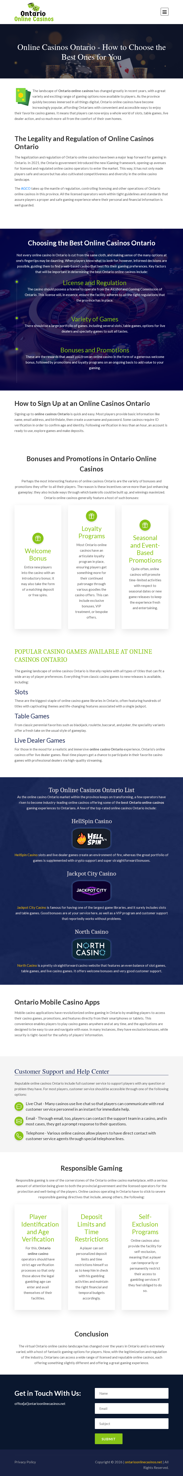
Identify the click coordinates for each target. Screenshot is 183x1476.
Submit (109, 1439)
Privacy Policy (25, 1462)
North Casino (27, 965)
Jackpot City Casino (31, 907)
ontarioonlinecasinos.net (143, 1462)
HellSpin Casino (26, 855)
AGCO (26, 188)
